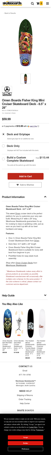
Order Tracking (25, 399)
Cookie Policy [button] (33, 427)
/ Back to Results (10, 13)
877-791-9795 (25, 374)
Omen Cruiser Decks (24, 262)
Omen (17, 213)
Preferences (25, 449)
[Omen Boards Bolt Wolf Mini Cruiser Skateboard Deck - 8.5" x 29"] (7, 333)
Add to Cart (25, 176)
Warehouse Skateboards (16, 265)
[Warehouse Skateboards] (14, 3)
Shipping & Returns (25, 395)
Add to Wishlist (27, 184)
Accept (25, 437)
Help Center (25, 403)
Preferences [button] (40, 430)
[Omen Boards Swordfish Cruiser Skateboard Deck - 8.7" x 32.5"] (19, 333)
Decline (25, 443)
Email (25, 370)
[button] (25, 126)
